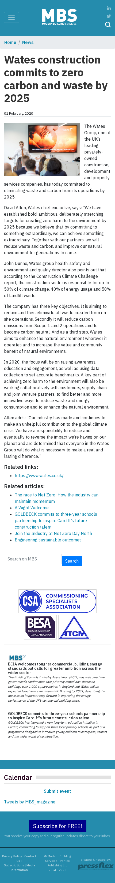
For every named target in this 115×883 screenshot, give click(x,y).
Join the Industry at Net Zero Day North (53, 533)
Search (72, 561)
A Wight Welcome (32, 507)
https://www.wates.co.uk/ (39, 475)
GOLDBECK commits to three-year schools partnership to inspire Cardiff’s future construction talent (56, 520)
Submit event (57, 791)
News (28, 42)
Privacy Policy (12, 856)
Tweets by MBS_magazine (29, 802)
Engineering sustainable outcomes (48, 539)
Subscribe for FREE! (57, 826)
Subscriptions (14, 865)
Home (10, 42)
